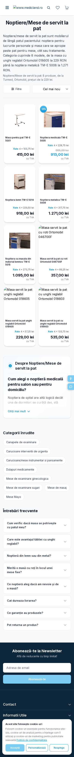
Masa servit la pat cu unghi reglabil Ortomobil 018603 (53, 323)
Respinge (59, 747)
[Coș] (67, 7)
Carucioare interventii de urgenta (27, 451)
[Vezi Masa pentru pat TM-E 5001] (19, 119)
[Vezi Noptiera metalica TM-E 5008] (54, 181)
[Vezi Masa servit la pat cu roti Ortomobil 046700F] (54, 240)
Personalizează (37, 747)
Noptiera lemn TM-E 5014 (19, 200)
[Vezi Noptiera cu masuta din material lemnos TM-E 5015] (19, 240)
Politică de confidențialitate (32, 740)
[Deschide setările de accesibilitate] (71, 378)
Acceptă (15, 747)
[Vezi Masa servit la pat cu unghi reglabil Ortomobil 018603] (54, 302)
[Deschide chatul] (71, 386)
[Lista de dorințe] (58, 7)
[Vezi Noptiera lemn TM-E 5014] (19, 181)
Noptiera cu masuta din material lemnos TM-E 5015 (18, 261)
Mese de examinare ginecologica (27, 478)
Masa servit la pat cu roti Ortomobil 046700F (53, 260)
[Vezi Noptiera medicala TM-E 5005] (54, 119)
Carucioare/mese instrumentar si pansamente (34, 460)
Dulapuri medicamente (20, 469)
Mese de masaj (57, 487)
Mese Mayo (13, 496)
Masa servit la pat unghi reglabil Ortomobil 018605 (18, 323)
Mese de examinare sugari (23, 487)
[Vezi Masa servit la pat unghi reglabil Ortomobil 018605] (19, 302)
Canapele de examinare (21, 442)
